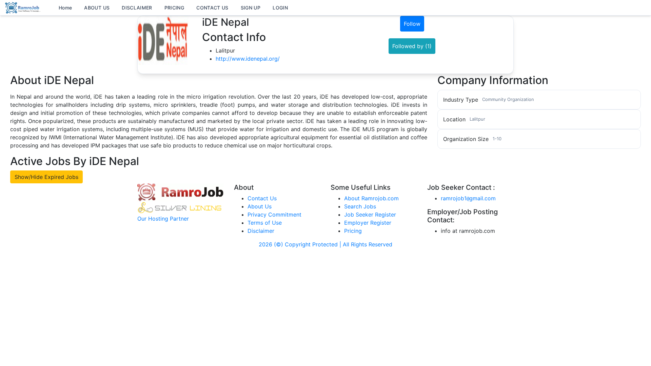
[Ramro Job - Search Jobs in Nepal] (23, 7)
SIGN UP (250, 8)
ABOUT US (97, 8)
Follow (412, 23)
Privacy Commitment (274, 214)
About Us (260, 206)
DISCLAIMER (137, 8)
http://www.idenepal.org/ (248, 58)
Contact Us (262, 198)
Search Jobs (360, 206)
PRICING (174, 8)
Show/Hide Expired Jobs (46, 177)
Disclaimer (261, 230)
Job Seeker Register (370, 214)
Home (65, 8)
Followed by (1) (412, 46)
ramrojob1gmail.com (468, 198)
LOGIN (280, 8)
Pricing (353, 230)
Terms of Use (265, 222)
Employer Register (367, 222)
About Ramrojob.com (371, 198)
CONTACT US (212, 8)
